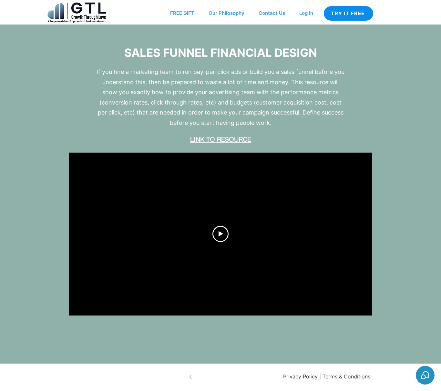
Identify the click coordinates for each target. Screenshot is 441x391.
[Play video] (220, 234)
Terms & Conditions (346, 376)
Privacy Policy (300, 376)
